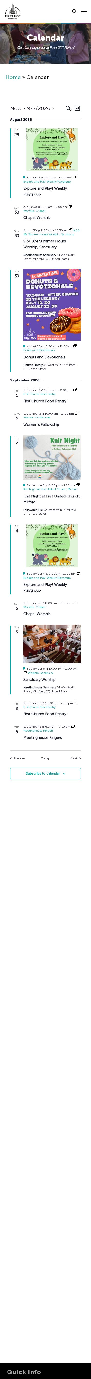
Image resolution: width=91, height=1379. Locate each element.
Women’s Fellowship (41, 424)
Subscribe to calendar (43, 773)
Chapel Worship (37, 217)
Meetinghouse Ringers (42, 737)
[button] (84, 11)
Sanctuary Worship (39, 679)
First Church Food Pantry (44, 401)
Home (13, 77)
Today (45, 758)
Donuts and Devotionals (44, 357)
